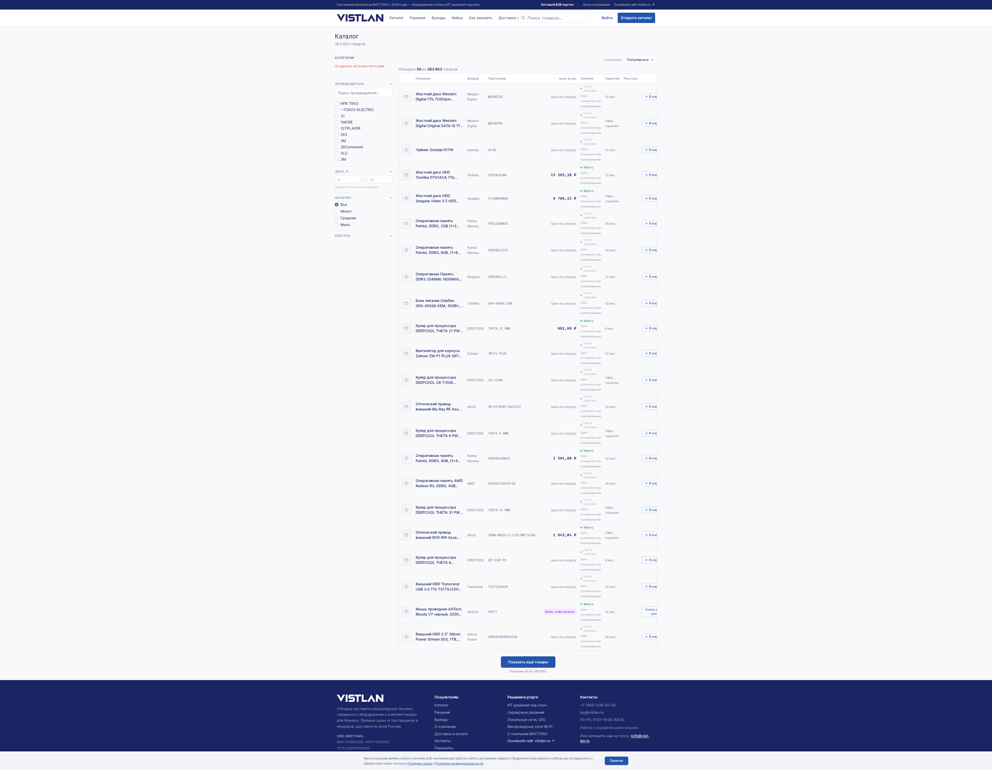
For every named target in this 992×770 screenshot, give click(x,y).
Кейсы (457, 17)
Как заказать (480, 17)
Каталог (397, 17)
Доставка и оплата (515, 17)
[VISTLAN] (360, 17)
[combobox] (555, 17)
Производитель (349, 84)
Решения (417, 17)
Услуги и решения (596, 4)
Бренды (439, 17)
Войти (607, 17)
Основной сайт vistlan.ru (632, 4)
